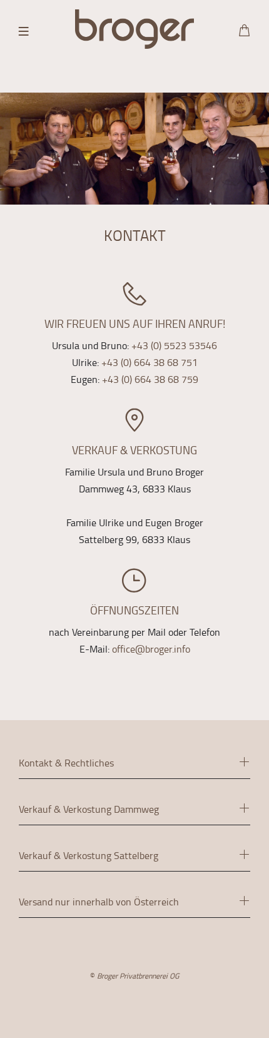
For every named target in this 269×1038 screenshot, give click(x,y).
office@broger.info (151, 649)
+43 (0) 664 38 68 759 (150, 379)
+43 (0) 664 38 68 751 (149, 362)
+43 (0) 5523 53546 (174, 345)
